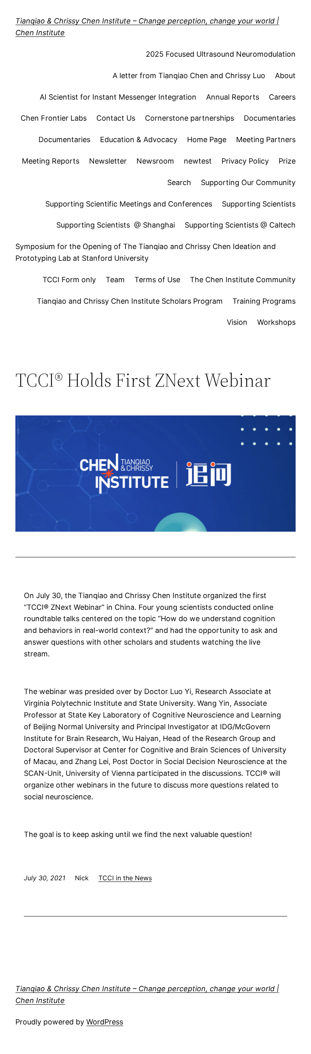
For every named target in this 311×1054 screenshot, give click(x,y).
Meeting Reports (50, 161)
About (285, 75)
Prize (287, 161)
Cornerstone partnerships (189, 118)
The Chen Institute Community (243, 279)
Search (179, 182)
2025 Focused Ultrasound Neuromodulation (221, 54)
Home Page (206, 139)
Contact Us (115, 118)
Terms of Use (157, 279)
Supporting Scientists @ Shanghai (115, 225)
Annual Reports (232, 97)
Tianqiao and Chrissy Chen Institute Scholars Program (130, 301)
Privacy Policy (245, 161)
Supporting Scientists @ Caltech (240, 225)
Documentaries (270, 118)
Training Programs (264, 301)
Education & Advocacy (138, 139)
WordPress (104, 1022)
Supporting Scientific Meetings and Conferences (128, 204)
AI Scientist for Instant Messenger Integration (118, 97)
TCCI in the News (125, 878)
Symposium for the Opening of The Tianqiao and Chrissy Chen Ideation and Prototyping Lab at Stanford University (145, 252)
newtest (198, 161)
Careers (282, 97)
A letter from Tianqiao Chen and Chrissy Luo (189, 75)
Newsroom (155, 161)
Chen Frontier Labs (54, 118)
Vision (237, 322)
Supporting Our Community (248, 182)
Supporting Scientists (259, 204)
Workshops (276, 322)
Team (115, 279)
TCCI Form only (69, 279)
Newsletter (108, 161)
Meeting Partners (266, 139)
